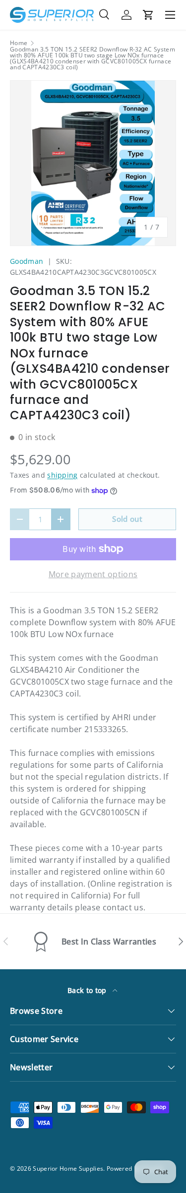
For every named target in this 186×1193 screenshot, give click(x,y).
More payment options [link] (93, 574)
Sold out (127, 519)
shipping (62, 475)
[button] (148, 15)
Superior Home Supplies (68, 1168)
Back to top (88, 990)
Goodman (26, 261)
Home (18, 43)
